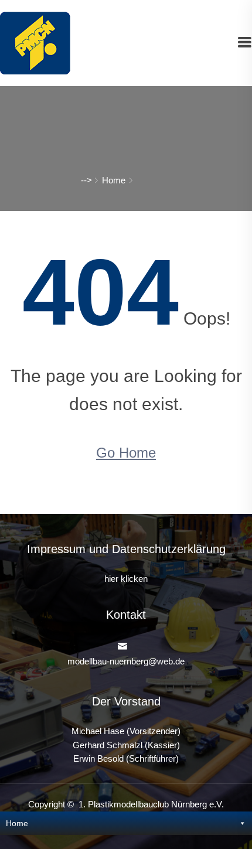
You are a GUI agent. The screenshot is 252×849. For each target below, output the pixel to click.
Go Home (126, 453)
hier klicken (126, 579)
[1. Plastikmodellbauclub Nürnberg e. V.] (35, 42)
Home (113, 180)
